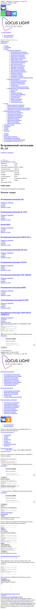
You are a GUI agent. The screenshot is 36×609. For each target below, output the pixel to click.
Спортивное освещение (14, 114)
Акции (6, 129)
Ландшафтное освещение (14, 117)
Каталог (6, 49)
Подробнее (4, 335)
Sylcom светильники (16, 102)
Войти (2, 515)
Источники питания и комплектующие (22, 77)
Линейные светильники (17, 68)
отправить (3, 347)
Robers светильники (16, 99)
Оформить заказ (5, 580)
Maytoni (13, 91)
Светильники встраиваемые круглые (14, 139)
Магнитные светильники (18, 65)
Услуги (6, 103)
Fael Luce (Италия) (16, 96)
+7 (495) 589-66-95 (6, 32)
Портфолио (7, 126)
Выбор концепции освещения (15, 105)
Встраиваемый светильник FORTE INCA (16, 237)
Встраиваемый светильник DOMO (13, 287)
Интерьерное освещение (14, 120)
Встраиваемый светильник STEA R (13, 262)
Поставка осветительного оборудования (18, 108)
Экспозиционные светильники (19, 53)
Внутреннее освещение (14, 50)
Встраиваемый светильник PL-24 (10, 556)
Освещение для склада (17, 76)
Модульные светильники (18, 70)
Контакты (7, 130)
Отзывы (6, 127)
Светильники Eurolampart (18, 94)
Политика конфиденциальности (7, 432)
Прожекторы (14, 85)
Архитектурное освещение (15, 112)
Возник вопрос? (8, 37)
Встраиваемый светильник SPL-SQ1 (14, 250)
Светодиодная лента (16, 64)
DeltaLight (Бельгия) (16, 93)
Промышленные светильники (19, 61)
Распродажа (7, 439)
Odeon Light (14, 90)
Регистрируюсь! (5, 544)
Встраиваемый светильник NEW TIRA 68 (16, 275)
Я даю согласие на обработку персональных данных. (16, 577)
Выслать (3, 529)
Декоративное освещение (18, 62)
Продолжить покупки (7, 597)
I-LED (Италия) (15, 97)
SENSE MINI (5, 224)
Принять (3, 607)
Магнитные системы (17, 59)
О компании (7, 47)
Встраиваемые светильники (19, 52)
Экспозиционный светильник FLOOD (14, 300)
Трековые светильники (17, 67)
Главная (6, 46)
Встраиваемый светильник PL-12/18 (14, 212)
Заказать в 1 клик (10, 161)
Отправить (4, 477)
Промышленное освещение (18, 71)
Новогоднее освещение (14, 123)
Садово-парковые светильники (19, 87)
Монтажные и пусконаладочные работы (18, 109)
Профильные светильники (18, 58)
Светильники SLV (16, 100)
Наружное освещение (13, 79)
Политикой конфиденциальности (23, 603)
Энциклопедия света (10, 444)
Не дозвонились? (9, 35)
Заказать (3, 161)
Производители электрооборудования (18, 88)
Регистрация (4, 514)
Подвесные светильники (18, 55)
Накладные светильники (18, 56)
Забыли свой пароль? (7, 512)
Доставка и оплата (9, 124)
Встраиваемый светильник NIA (12, 199)
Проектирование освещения (15, 106)
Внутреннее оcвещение (10, 136)
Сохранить (4, 551)
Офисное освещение (16, 73)
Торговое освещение (17, 74)
